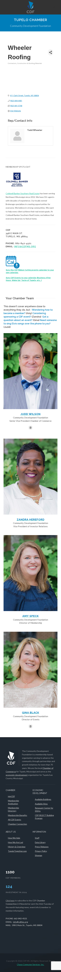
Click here (10, 900)
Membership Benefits (17, 815)
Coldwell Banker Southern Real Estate (22, 193)
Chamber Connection (17, 824)
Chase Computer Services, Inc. (30, 964)
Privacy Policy (41, 851)
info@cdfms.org (25, 246)
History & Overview (16, 846)
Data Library (40, 842)
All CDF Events (14, 819)
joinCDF (11, 796)
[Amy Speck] (30, 573)
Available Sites (41, 804)
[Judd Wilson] (30, 371)
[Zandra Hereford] (30, 477)
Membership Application (13, 802)
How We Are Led (15, 842)
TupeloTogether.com (17, 851)
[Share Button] (50, 52)
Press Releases (42, 846)
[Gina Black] (30, 670)
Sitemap (38, 855)
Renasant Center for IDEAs (44, 809)
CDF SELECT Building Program (44, 816)
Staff (37, 838)
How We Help (14, 838)
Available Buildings (43, 799)
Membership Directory (13, 809)
